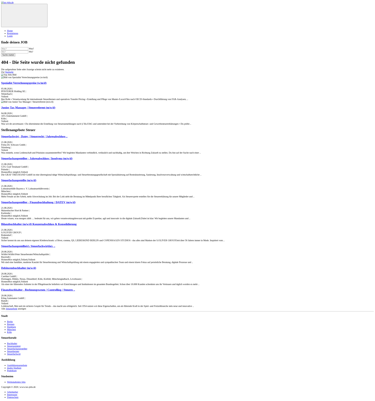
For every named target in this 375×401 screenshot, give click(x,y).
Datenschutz (12, 397)
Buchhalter (12, 343)
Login (10, 36)
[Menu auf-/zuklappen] (24, 15)
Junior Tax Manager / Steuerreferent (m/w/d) (28, 107)
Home (10, 30)
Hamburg (11, 327)
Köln (9, 332)
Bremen (10, 324)
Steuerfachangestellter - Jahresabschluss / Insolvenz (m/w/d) (36, 158)
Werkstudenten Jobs (16, 382)
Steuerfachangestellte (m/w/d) (18, 180)
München (11, 329)
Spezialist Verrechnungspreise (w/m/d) (23, 82)
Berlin (10, 321)
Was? (31, 48)
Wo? (31, 51)
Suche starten (8, 55)
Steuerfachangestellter (17, 348)
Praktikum (12, 370)
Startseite (9, 72)
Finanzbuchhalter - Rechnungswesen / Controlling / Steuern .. (38, 289)
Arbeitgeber (12, 392)
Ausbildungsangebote (17, 365)
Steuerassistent (14, 346)
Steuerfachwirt (14, 354)
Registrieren (12, 33)
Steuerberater (13, 351)
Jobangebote (11, 308)
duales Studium (14, 368)
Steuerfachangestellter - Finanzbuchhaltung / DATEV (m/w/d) (38, 202)
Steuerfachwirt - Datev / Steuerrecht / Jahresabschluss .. (34, 136)
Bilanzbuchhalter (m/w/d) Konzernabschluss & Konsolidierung (39, 224)
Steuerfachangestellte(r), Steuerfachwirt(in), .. (28, 246)
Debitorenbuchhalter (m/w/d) (18, 267)
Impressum (12, 394)
